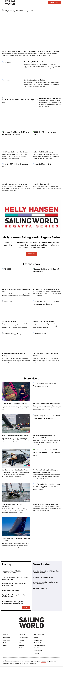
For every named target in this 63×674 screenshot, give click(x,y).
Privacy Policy (6, 637)
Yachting (36, 653)
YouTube (21, 648)
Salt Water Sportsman (39, 645)
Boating (36, 637)
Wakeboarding (38, 650)
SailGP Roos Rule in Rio (10, 590)
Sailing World (37, 642)
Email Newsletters (23, 637)
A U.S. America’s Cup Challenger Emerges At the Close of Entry (13, 602)
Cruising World (38, 640)
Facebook (21, 640)
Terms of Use (6, 640)
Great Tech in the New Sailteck (43, 577)
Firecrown (43, 661)
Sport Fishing (37, 648)
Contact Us (6, 642)
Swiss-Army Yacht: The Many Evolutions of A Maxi (12, 572)
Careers (5, 645)
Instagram (21, 645)
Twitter (20, 642)
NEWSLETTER (54, 2)
